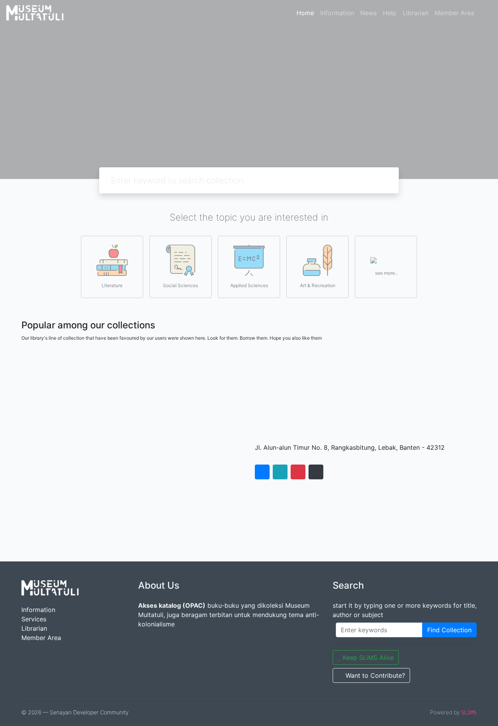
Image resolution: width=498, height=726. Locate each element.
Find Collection (449, 630)
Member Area (454, 13)
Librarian (415, 13)
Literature (112, 285)
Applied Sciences (249, 285)
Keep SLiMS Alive (368, 657)
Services (33, 619)
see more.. (386, 273)
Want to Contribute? (375, 675)
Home (305, 13)
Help (389, 13)
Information (337, 13)
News (368, 13)
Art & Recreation (317, 285)
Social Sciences (180, 285)
